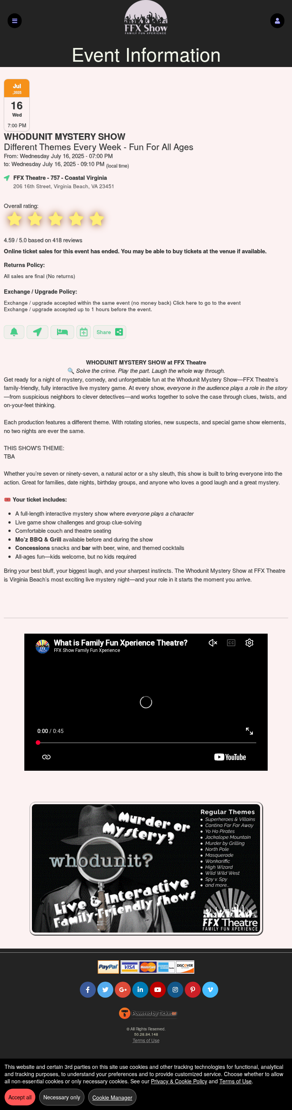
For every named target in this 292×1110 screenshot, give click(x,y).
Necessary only (61, 1097)
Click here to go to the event (207, 302)
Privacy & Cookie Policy (179, 1081)
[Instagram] (175, 989)
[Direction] (37, 332)
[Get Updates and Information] (14, 332)
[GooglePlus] (123, 989)
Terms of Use (146, 1040)
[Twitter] (105, 989)
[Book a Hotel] (62, 332)
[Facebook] (88, 989)
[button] (277, 20)
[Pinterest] (193, 989)
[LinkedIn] (140, 989)
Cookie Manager (112, 1097)
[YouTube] (158, 989)
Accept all (20, 1097)
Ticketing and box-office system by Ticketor (148, 1015)
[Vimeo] (210, 989)
